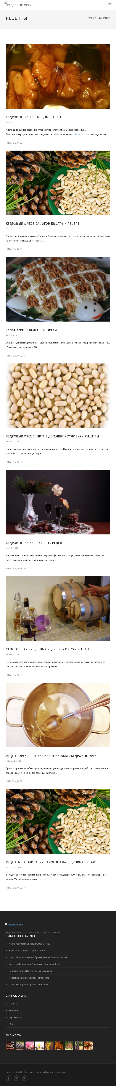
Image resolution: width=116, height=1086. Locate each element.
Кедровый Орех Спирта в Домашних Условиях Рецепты (52, 436)
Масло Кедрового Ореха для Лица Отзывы (29, 943)
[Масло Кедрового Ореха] (39, 1046)
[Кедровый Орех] (18, 5)
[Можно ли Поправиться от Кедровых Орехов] (10, 1046)
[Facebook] (8, 1078)
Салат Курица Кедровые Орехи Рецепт (38, 330)
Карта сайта (15, 1017)
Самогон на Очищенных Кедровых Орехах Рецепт (47, 649)
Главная (92, 18)
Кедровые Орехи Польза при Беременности (30, 970)
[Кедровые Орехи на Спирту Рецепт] (58, 501)
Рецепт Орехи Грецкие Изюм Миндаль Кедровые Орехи (52, 756)
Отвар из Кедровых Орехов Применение (29, 984)
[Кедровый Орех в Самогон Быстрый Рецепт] (58, 182)
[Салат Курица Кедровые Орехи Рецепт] (58, 289)
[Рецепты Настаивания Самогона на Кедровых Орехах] (58, 821)
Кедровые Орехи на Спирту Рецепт (35, 543)
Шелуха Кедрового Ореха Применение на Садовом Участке (38, 957)
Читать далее (14, 142)
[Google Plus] (24, 1078)
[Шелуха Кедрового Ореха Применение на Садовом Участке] (49, 1046)
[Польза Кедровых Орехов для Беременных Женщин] (30, 1046)
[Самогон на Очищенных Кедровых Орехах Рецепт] (58, 608)
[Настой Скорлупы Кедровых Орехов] (69, 1046)
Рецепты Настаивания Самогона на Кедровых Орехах (51, 862)
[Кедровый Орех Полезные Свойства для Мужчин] (79, 1046)
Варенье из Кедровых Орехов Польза (27, 950)
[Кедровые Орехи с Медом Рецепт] (58, 76)
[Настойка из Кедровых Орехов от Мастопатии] (20, 1046)
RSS (11, 1024)
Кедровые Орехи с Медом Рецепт (33, 117)
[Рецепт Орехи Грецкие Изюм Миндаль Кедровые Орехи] (58, 714)
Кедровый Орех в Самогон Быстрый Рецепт (43, 224)
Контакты (14, 1010)
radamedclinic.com (81, 134)
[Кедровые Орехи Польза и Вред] (88, 1046)
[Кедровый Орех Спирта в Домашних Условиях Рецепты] (58, 395)
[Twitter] (16, 1078)
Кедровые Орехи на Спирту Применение (29, 977)
